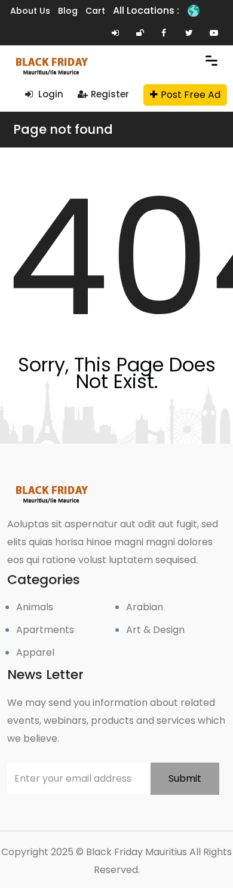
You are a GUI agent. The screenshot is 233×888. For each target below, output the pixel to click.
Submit (184, 778)
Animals (34, 607)
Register (110, 94)
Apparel (35, 652)
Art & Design (155, 630)
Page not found (63, 129)
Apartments (45, 630)
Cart (95, 11)
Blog (68, 11)
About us (30, 11)
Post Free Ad (190, 95)
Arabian (144, 607)
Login (49, 94)
